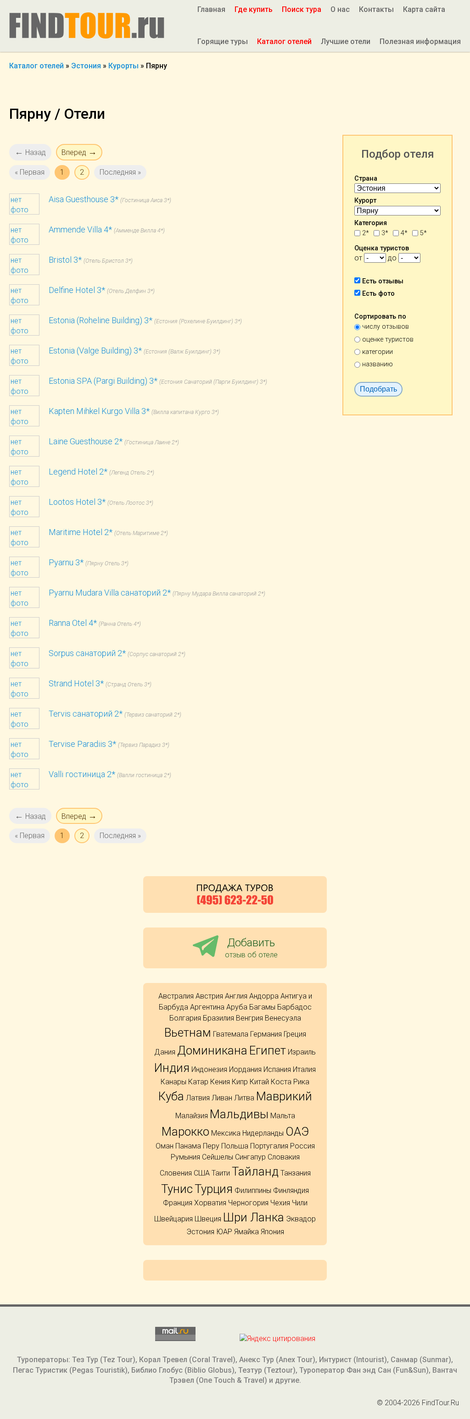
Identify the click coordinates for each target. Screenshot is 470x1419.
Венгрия (249, 1018)
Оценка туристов (381, 248)
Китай (259, 1081)
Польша (234, 1146)
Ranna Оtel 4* (73, 623)
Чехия (280, 1202)
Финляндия (291, 1190)
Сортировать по (380, 316)
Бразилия (218, 1018)
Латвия (198, 1097)
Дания (164, 1052)
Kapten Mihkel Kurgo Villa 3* (99, 411)
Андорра (264, 996)
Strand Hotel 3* (76, 683)
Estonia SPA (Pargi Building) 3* (103, 381)
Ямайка (246, 1231)
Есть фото (378, 294)
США (202, 1173)
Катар (198, 1081)
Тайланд (255, 1171)
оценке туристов (388, 339)
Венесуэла (283, 1018)
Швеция (208, 1219)
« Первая (30, 172)
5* (423, 233)
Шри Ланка (253, 1217)
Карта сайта (424, 9)
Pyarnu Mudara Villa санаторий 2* (110, 592)
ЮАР (224, 1231)
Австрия (209, 996)
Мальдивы (239, 1114)
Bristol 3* (65, 260)
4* (404, 233)
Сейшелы (217, 1157)
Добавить (251, 947)
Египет (267, 1050)
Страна (365, 178)
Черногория (248, 1202)
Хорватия (210, 1202)
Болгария (185, 1018)
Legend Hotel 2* (78, 471)
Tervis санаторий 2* (86, 713)
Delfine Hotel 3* (77, 290)
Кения (220, 1081)
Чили (300, 1202)
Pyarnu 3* (66, 562)
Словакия (284, 1157)
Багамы (262, 1007)
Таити (221, 1173)
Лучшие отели (345, 41)
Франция (177, 1202)
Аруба (236, 1007)
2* (365, 233)
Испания (277, 1069)
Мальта (282, 1115)
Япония (272, 1231)
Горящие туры (222, 41)
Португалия (269, 1146)
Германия (266, 1034)
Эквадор (301, 1219)
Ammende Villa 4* (80, 229)
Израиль (302, 1052)
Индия (172, 1068)
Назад (30, 152)
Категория (370, 223)
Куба (171, 1096)
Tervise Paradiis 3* (82, 744)
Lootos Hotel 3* (77, 502)
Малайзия (191, 1115)
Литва (244, 1097)
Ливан (222, 1097)
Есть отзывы (382, 281)
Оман (164, 1146)
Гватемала (230, 1034)
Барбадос (294, 1007)
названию (377, 364)
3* (384, 233)
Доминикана (212, 1050)
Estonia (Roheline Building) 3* (100, 320)
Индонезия (209, 1069)
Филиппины (253, 1190)
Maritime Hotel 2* (80, 532)
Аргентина (207, 1007)
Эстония (200, 1231)
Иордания (245, 1069)
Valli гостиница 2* (82, 774)
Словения (176, 1173)
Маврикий (284, 1096)
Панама (188, 1146)
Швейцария (173, 1219)
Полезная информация (420, 41)
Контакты (376, 9)
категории (377, 352)
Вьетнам (187, 1032)
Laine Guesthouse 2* (86, 441)
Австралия (176, 996)
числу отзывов (385, 327)
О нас (340, 9)
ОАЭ (297, 1131)
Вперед (79, 152)
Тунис (177, 1189)
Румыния (185, 1157)
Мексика (226, 1133)
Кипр (240, 1081)
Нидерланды (263, 1133)
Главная (211, 9)
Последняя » (120, 172)
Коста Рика (290, 1081)
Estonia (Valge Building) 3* (95, 350)
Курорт (365, 200)
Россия (302, 1146)
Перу (211, 1146)
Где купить (254, 9)
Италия (304, 1069)
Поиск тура (301, 9)
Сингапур (250, 1157)
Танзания (295, 1173)
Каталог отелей (284, 41)
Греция (295, 1034)
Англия (236, 996)
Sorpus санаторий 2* (87, 653)
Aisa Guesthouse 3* (83, 199)
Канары (173, 1081)
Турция (214, 1189)
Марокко (185, 1131)
